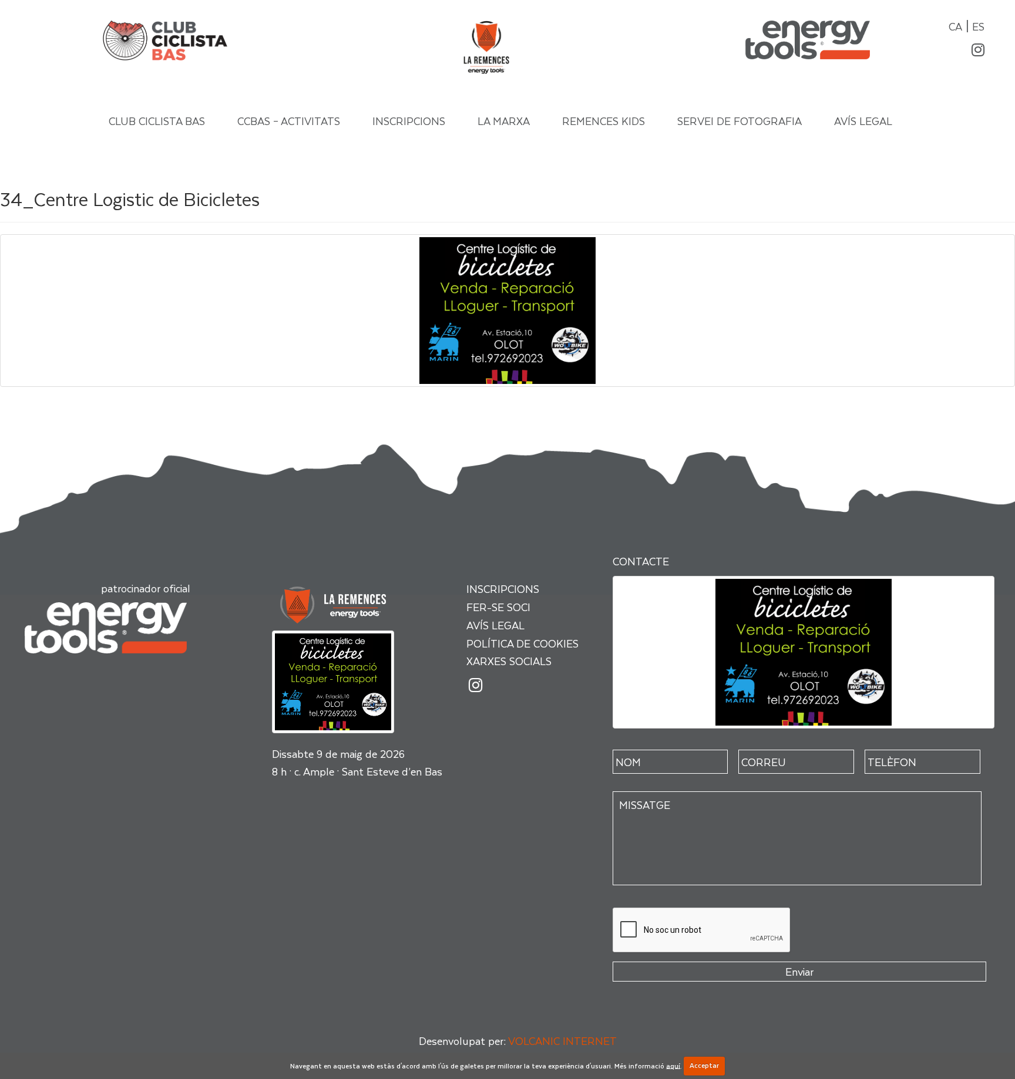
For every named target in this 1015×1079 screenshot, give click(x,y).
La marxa (504, 120)
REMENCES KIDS (603, 120)
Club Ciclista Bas (157, 120)
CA (955, 26)
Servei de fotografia (739, 120)
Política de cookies (522, 643)
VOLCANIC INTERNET (562, 1040)
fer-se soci (498, 606)
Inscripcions (408, 120)
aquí (673, 1065)
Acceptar (704, 1065)
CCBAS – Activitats (288, 120)
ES (978, 26)
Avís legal (863, 120)
